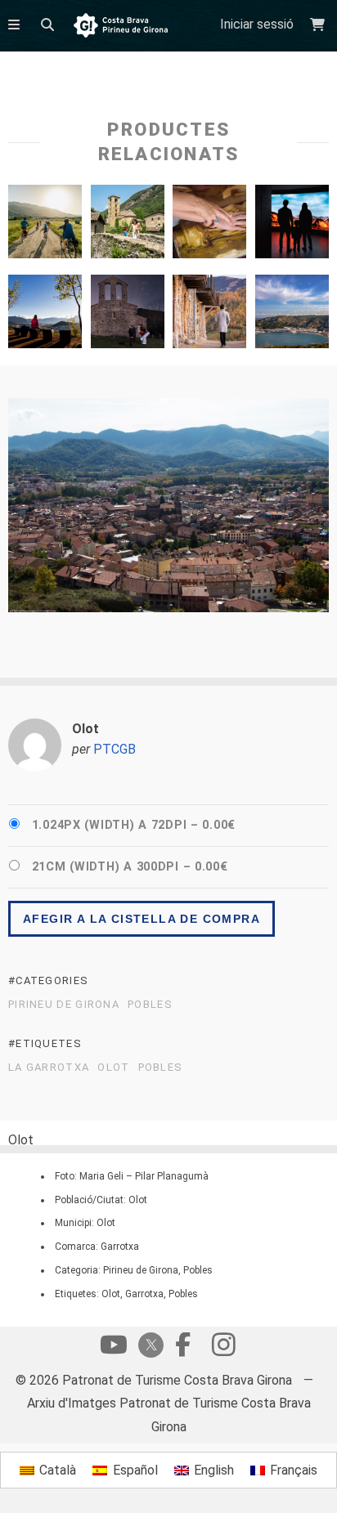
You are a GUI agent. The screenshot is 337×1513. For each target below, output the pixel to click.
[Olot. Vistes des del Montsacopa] (45, 315)
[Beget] (127, 225)
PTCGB (114, 749)
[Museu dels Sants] (209, 225)
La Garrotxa (48, 1067)
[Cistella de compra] (319, 25)
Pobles (150, 1004)
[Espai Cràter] (292, 225)
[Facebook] (182, 1348)
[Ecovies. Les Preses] (45, 225)
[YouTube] (113, 1348)
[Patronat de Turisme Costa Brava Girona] (121, 26)
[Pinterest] (223, 1348)
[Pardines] (209, 315)
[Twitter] (148, 1346)
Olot (113, 1067)
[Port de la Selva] (292, 315)
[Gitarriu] (127, 315)
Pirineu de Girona (63, 1004)
